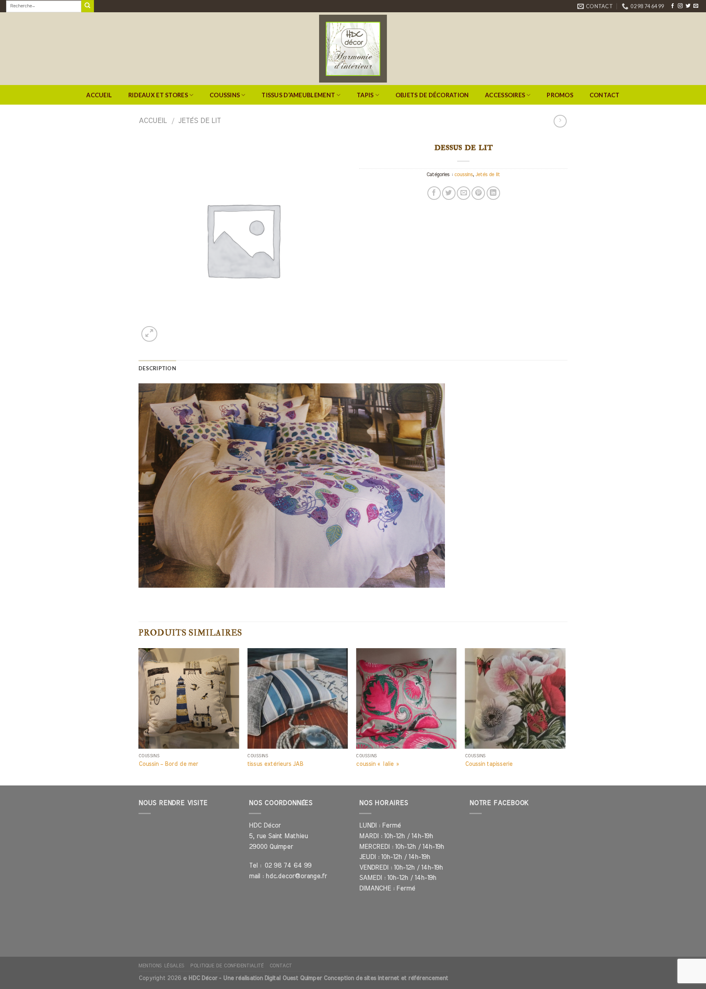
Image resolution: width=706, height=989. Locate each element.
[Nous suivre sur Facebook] (672, 6)
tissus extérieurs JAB (275, 764)
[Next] (565, 716)
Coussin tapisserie (488, 764)
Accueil (99, 95)
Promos (560, 95)
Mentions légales (162, 965)
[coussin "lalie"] (406, 698)
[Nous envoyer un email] (695, 6)
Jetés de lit (199, 121)
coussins (463, 174)
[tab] (157, 368)
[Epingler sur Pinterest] (478, 193)
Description (157, 368)
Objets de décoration (432, 95)
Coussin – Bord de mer (168, 764)
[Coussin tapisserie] (515, 698)
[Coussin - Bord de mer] (189, 698)
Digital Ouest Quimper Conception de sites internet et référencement (356, 978)
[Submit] (87, 6)
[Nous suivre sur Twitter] (688, 6)
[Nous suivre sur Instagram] (680, 6)
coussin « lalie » (377, 764)
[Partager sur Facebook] (434, 193)
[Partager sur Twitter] (449, 193)
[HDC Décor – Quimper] (353, 49)
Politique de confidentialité (227, 965)
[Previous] (139, 716)
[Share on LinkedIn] (493, 193)
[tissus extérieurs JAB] (297, 698)
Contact (605, 95)
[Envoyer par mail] (463, 193)
